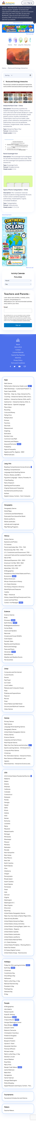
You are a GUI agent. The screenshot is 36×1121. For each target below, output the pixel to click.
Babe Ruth (7, 1072)
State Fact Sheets (9, 947)
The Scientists (8, 660)
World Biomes (8, 654)
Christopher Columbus (11, 1033)
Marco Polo (7, 1064)
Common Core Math (10, 439)
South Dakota (8, 884)
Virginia (6, 897)
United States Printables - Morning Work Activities (19, 945)
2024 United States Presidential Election (19, 776)
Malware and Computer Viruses (14, 688)
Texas (6, 889)
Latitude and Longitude (11, 524)
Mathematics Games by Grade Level (18, 386)
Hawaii (6, 805)
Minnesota (7, 837)
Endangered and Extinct (12, 625)
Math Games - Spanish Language (14, 404)
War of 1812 (7, 558)
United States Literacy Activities (14, 924)
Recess (6, 698)
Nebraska (7, 847)
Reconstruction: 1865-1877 (12, 565)
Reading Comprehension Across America (19, 467)
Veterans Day (8, 991)
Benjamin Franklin (9, 1041)
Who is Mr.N (18, 347)
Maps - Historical (9, 594)
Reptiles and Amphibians (12, 644)
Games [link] (10, 45)
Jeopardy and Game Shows (12, 740)
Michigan (7, 834)
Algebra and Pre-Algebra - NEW (14, 452)
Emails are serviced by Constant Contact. (21, 320)
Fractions (7, 423)
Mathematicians (9, 454)
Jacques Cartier (9, 1027)
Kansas (6, 818)
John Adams (8, 1009)
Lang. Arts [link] (20, 45)
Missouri (6, 842)
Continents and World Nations (13, 513)
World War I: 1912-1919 (11, 568)
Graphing (7, 431)
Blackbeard (10, 1017)
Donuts (6, 677)
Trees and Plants (9, 649)
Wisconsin (7, 908)
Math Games (8, 383)
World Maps (8, 511)
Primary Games (9, 721)
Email (6, 307)
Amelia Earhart (8, 1038)
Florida (6, 800)
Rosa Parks (7, 1062)
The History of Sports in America (14, 587)
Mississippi (7, 839)
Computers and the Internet (13, 672)
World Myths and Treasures (12, 589)
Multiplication (8, 418)
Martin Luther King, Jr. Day (12, 981)
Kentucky (7, 821)
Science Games (9, 615)
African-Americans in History (13, 581)
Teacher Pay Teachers (18, 355)
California (7, 789)
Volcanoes (9, 652)
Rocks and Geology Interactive (18, 68)
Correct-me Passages (13, 602)
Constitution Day (9, 973)
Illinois (6, 810)
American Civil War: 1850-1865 (14, 563)
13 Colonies (7, 544)
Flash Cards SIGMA (10, 391)
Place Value (7, 407)
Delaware (7, 797)
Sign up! (18, 325)
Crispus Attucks (11, 1020)
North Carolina (8, 863)
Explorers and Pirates (10, 542)
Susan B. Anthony (9, 1014)
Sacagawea (8, 1075)
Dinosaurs (9, 620)
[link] (10, 40)
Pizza (5, 690)
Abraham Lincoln (9, 1057)
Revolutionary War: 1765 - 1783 (13, 550)
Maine (6, 826)
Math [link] (15, 45)
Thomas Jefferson (9, 1049)
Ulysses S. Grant (9, 1043)
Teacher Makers (9, 1110)
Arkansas (7, 786)
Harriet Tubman (9, 1078)
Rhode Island (8, 879)
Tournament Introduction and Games (15, 1098)
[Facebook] (10, 366)
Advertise (18, 357)
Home (4, 68)
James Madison (9, 1059)
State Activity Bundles (11, 918)
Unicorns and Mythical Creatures (14, 706)
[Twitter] (14, 366)
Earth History (10, 623)
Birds (5, 617)
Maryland (7, 829)
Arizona (6, 784)
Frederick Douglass (10, 1035)
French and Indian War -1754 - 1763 (15, 547)
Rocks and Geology (10, 646)
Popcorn (7, 696)
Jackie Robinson (9, 1070)
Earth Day (9, 968)
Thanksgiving (8, 989)
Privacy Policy (18, 360)
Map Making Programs (11, 527)
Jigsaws (6, 761)
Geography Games (10, 508)
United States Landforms (12, 937)
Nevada (6, 850)
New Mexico (8, 858)
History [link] (26, 45)
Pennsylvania (8, 876)
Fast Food (7, 680)
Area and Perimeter (12, 444)
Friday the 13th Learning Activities (17, 965)
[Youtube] (20, 366)
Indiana (6, 813)
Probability (7, 447)
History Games (9, 539)
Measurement (8, 428)
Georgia (6, 802)
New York (7, 860)
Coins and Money (9, 412)
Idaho (6, 808)
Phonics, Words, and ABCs (12, 475)
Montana (7, 844)
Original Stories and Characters (14, 488)
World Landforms (9, 519)
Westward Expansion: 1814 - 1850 (14, 560)
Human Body (8, 628)
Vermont (7, 895)
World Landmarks (9, 521)
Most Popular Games (10, 742)
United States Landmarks (12, 934)
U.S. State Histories (10, 584)
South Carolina (8, 881)
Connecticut (8, 794)
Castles (6, 592)
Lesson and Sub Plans (11, 600)
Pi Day (6, 994)
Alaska (6, 781)
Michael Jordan (9, 1051)
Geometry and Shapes (11, 441)
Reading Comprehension (12, 469)
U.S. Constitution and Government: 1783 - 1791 (18, 552)
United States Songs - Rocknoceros (15, 953)
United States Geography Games (14, 732)
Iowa (5, 815)
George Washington (10, 1080)
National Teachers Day (11, 983)
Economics (10, 576)
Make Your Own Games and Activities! (18, 745)
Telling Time (8, 415)
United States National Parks (13, 939)
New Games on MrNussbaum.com (15, 758)
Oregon (6, 873)
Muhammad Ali (8, 1012)
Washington (8, 900)
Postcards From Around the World (14, 516)
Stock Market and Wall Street (13, 704)
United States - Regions (11, 929)
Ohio (5, 868)
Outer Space (8, 638)
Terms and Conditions (18, 363)
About (18, 344)
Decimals (7, 425)
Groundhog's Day (9, 976)
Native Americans (9, 579)
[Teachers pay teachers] (25, 366)
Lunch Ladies (8, 685)
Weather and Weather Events (13, 657)
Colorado (7, 792)
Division (6, 420)
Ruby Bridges (10, 1025)
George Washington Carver (12, 1022)
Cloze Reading (8, 480)
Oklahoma (7, 871)
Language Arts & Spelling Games (14, 472)
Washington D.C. (9, 902)
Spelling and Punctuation (12, 485)
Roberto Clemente (10, 1030)
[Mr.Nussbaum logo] (8, 3)
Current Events (8, 675)
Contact (18, 350)
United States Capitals (11, 932)
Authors (6, 493)
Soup (6, 701)
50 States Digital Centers (12, 950)
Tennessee (7, 887)
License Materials (18, 352)
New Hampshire (9, 852)
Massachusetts (9, 831)
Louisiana (7, 823)
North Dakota (8, 866)
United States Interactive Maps (14, 921)
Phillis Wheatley (9, 1083)
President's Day (9, 986)
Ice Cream (7, 683)
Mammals (7, 633)
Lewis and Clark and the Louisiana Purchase (17, 555)
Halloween (7, 978)
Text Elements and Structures (13, 491)
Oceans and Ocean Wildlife (13, 636)
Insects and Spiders (10, 631)
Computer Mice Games (11, 750)
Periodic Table (8, 641)
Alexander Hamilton (10, 1046)
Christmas (7, 753)
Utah (5, 892)
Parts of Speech (9, 483)
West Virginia (8, 905)
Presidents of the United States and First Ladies (19, 573)
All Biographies (9, 571)
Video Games (8, 709)
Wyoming (7, 910)
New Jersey (7, 855)
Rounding (7, 410)
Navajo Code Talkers (12, 1067)
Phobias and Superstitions (12, 693)
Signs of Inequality (10, 449)
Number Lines (8, 436)
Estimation (7, 433)
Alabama (7, 778)
